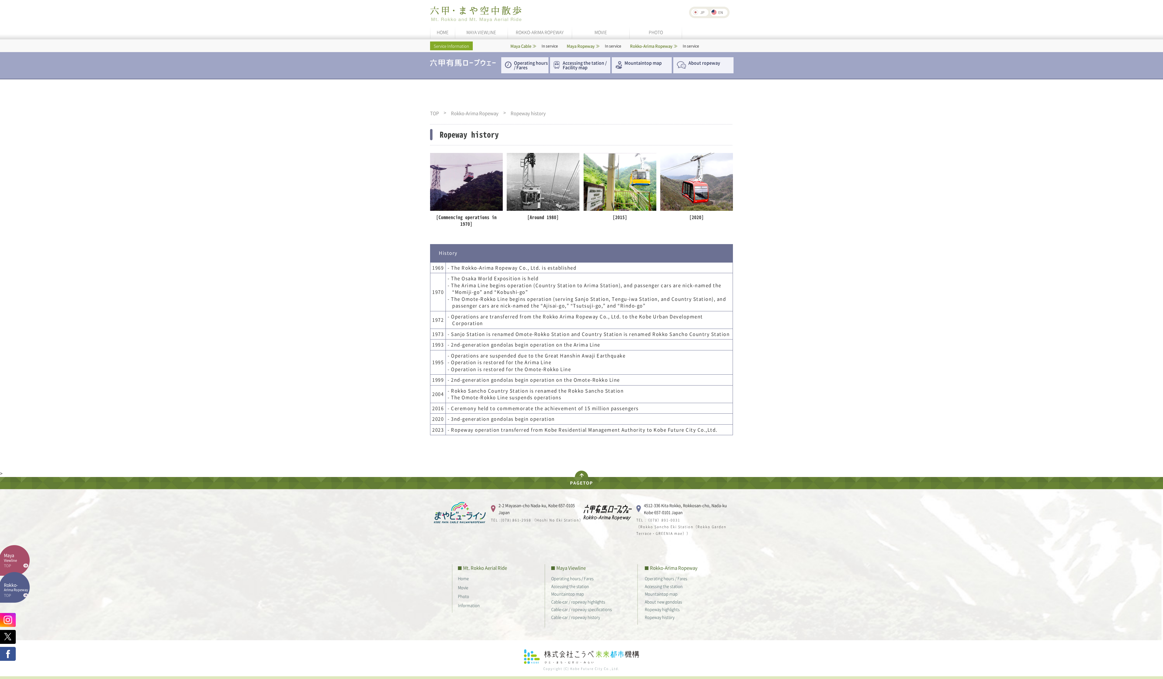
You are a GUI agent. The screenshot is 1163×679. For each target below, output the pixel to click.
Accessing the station (570, 586)
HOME (443, 32)
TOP (434, 113)
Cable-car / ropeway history (575, 617)
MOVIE (601, 32)
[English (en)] (718, 12)
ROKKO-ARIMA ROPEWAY (540, 32)
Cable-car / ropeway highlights (578, 601)
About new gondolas (663, 601)
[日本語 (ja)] (699, 12)
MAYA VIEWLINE (481, 32)
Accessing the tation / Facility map (585, 65)
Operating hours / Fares (531, 65)
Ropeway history (659, 617)
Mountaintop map (643, 63)
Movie (463, 587)
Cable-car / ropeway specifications (581, 609)
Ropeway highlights (662, 609)
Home (463, 578)
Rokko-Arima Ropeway (475, 113)
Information (469, 605)
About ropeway (704, 63)
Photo (463, 596)
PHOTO (656, 32)
